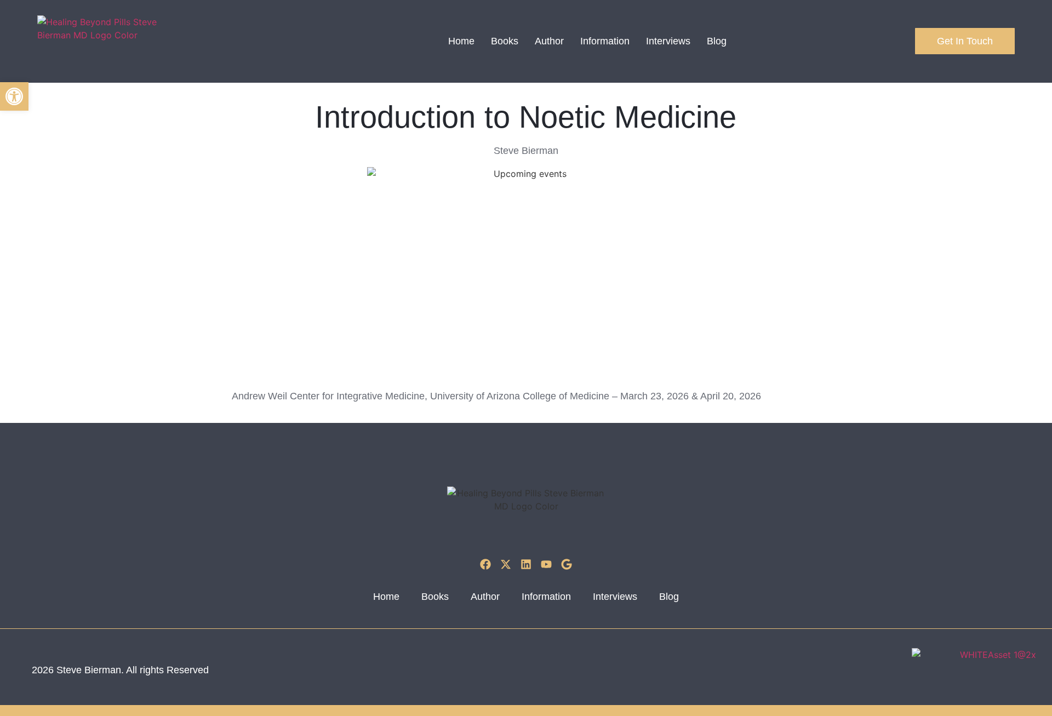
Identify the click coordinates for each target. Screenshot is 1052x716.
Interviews (668, 41)
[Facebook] (485, 564)
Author (549, 41)
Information (605, 41)
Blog (717, 41)
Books (504, 41)
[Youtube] (546, 564)
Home (461, 41)
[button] (14, 96)
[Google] (566, 564)
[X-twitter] (505, 564)
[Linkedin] (526, 564)
